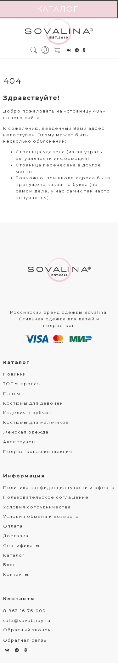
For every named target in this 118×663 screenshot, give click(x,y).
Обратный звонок (27, 629)
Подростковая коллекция (37, 451)
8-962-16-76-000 (24, 610)
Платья (12, 393)
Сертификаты (21, 545)
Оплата (13, 526)
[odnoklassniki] (84, 50)
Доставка (16, 535)
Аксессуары (19, 441)
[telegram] (77, 50)
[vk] (69, 50)
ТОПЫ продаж (22, 383)
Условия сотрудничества (37, 506)
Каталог (16, 362)
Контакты (16, 574)
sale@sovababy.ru (27, 620)
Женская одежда (26, 431)
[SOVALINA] (59, 32)
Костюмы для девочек (33, 403)
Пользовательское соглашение (46, 497)
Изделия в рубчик (27, 412)
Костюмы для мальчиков (36, 422)
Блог (9, 564)
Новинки (14, 373)
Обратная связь (25, 640)
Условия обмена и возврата (41, 516)
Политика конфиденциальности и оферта (59, 487)
